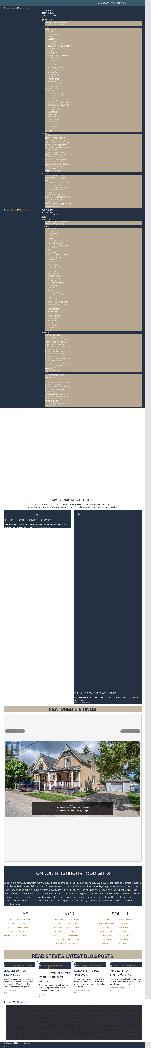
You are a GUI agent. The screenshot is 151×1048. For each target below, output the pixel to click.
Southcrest (106, 935)
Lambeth (123, 923)
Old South (106, 927)
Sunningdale (73, 935)
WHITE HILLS (53, 86)
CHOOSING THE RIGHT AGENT (57, 140)
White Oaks (123, 943)
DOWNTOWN (53, 34)
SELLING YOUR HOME (53, 185)
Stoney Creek (73, 939)
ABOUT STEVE (47, 11)
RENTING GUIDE (51, 202)
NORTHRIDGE (53, 70)
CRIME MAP (49, 131)
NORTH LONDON (51, 53)
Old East (10, 931)
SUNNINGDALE (53, 81)
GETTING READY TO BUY (55, 138)
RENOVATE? (49, 180)
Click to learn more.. (42, 527)
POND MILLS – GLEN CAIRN (58, 103)
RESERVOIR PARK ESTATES (58, 105)
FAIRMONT (52, 39)
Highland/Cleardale (106, 923)
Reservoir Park (106, 931)
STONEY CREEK (54, 79)
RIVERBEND (52, 107)
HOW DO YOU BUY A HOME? (56, 152)
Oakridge (73, 931)
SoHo (23, 935)
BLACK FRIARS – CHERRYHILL (59, 55)
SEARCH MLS (47, 20)
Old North (23, 931)
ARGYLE (51, 32)
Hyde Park (58, 927)
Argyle (10, 919)
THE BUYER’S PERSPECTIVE (56, 178)
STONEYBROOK (54, 77)
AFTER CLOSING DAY (53, 171)
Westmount (106, 943)
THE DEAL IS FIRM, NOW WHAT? (57, 197)
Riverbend (123, 931)
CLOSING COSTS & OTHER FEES (57, 164)
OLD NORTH (53, 48)
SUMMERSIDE (53, 112)
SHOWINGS (49, 192)
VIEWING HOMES (52, 150)
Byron (106, 919)
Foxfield (58, 923)
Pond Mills (123, 927)
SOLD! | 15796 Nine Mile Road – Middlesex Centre (55, 976)
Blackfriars (58, 919)
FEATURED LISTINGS (50, 15)
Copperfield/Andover (124, 919)
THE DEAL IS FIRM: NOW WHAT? (57, 159)
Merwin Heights (10, 935)
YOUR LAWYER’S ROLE (53, 162)
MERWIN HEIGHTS (55, 44)
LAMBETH (52, 98)
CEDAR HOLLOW (54, 58)
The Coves (106, 939)
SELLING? (45, 173)
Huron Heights (23, 927)
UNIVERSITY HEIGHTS (56, 84)
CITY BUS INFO (51, 126)
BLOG (44, 18)
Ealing (23, 923)
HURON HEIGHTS (54, 41)
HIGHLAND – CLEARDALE (57, 95)
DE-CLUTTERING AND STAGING (57, 183)
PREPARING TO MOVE (53, 166)
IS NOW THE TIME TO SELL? (56, 176)
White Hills (73, 943)
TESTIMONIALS (48, 13)
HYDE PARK (52, 65)
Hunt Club (73, 923)
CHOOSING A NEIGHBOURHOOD (58, 147)
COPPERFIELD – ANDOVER (58, 93)
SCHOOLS (49, 124)
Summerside (123, 935)
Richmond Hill (58, 935)
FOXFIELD (51, 60)
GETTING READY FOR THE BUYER (58, 204)
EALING (51, 36)
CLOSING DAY (50, 169)
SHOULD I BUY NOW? (53, 136)
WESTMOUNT (53, 119)
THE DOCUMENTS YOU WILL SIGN (58, 154)
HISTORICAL (50, 128)
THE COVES (52, 114)
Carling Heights (23, 919)
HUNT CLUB (52, 62)
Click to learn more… (82, 703)
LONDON (45, 27)
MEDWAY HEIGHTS (55, 67)
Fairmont (10, 927)
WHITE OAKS (53, 121)
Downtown (10, 923)
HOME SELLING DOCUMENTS (56, 195)
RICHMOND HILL (54, 74)
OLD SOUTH (52, 100)
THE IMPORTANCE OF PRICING (57, 187)
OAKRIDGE (52, 72)
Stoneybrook (58, 939)
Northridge (58, 931)
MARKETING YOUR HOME (55, 190)
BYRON (51, 91)
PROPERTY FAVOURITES (54, 25)
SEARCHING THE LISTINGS (55, 145)
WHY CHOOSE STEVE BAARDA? (57, 143)
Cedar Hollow (73, 919)
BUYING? (45, 133)
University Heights (58, 943)
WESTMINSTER (54, 117)
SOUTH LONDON (51, 88)
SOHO (50, 51)
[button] (15, 731)
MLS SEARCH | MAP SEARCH (56, 22)
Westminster (123, 939)
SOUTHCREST (53, 110)
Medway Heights (73, 927)
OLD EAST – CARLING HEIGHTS (60, 46)
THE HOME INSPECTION (54, 157)
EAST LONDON (51, 29)
